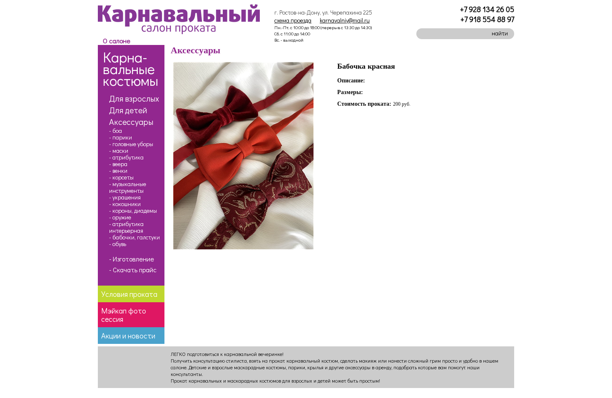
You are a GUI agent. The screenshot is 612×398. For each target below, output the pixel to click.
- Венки (118, 170)
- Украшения (125, 197)
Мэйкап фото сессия (123, 315)
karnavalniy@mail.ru (345, 20)
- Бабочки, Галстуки (134, 237)
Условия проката (129, 294)
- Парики (120, 137)
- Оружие (120, 217)
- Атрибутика (126, 157)
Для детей (128, 109)
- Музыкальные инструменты (127, 187)
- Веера (118, 164)
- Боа (115, 130)
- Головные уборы (131, 144)
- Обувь (117, 244)
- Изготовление (131, 259)
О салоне (116, 40)
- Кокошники (125, 204)
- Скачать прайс (133, 269)
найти (500, 33)
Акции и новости (128, 336)
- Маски (118, 150)
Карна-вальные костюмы (130, 68)
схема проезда (292, 20)
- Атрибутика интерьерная (126, 227)
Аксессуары (131, 121)
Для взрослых (134, 98)
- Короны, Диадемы (133, 210)
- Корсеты (121, 177)
